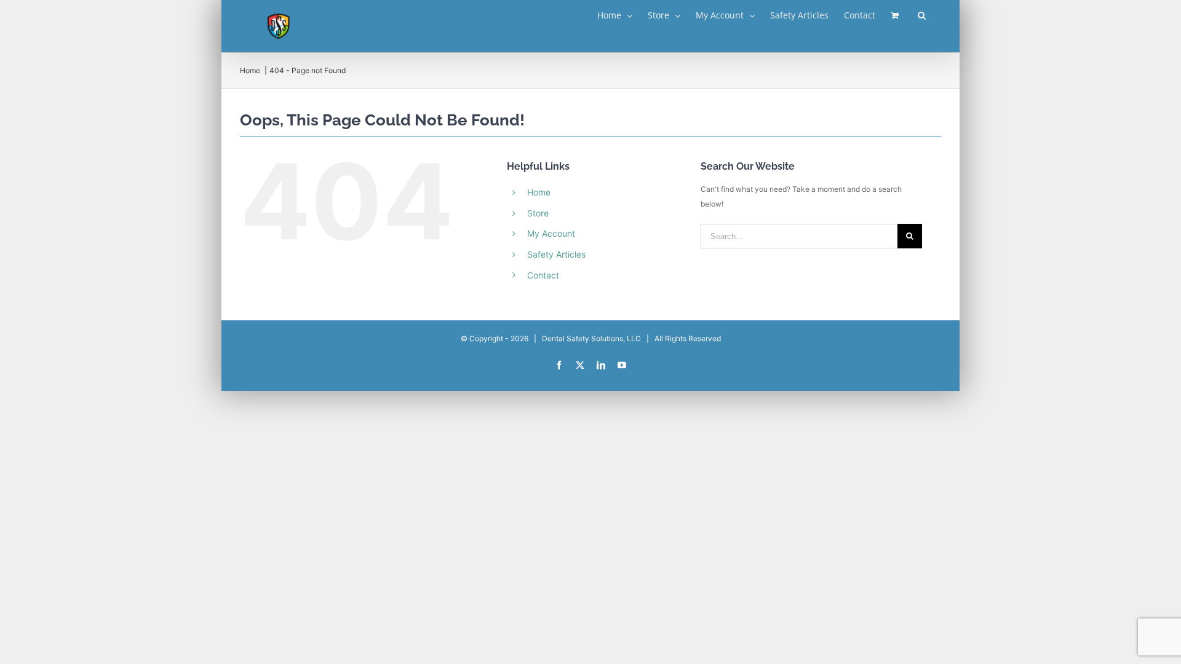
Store (538, 213)
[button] (922, 15)
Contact (543, 275)
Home (539, 192)
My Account (551, 233)
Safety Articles (556, 254)
